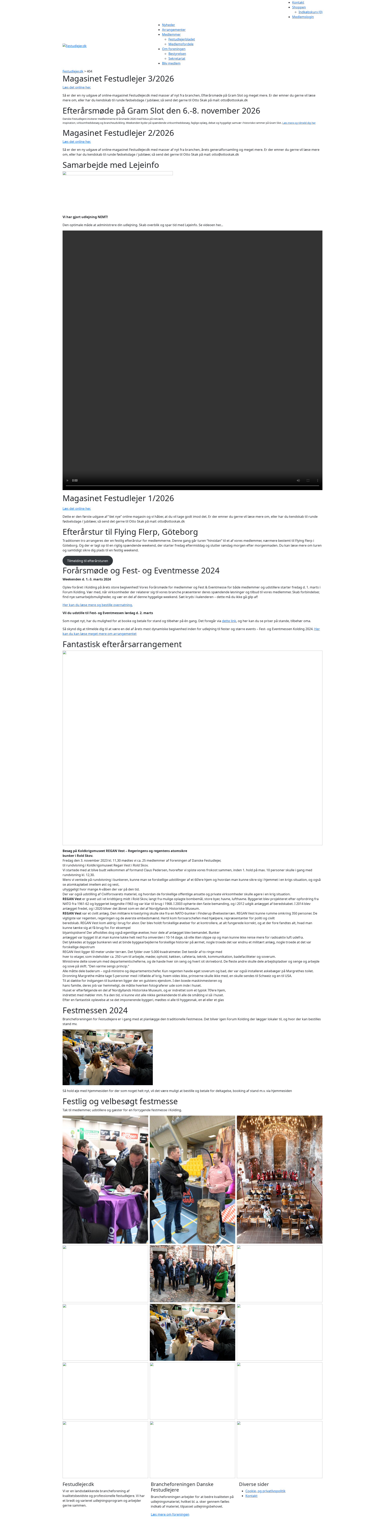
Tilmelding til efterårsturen (87, 561)
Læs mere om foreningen (170, 1514)
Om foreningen (173, 49)
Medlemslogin (303, 17)
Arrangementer (174, 29)
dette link (229, 621)
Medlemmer (171, 34)
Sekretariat (176, 58)
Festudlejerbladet (181, 39)
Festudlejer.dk (73, 71)
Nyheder (168, 25)
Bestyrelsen (177, 53)
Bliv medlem (171, 63)
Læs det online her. (77, 87)
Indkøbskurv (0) (310, 12)
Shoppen (299, 7)
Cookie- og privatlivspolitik (265, 1491)
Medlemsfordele (181, 44)
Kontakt (298, 2)
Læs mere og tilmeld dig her (299, 123)
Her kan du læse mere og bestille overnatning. (98, 605)
